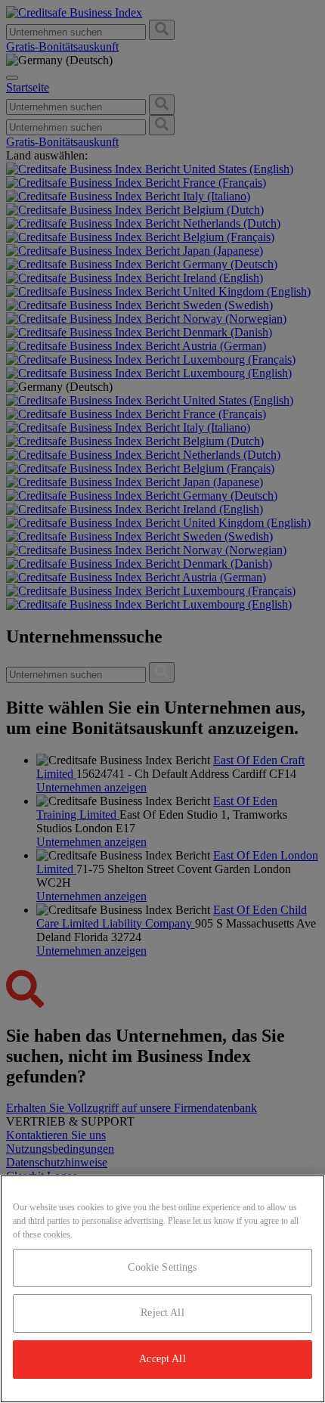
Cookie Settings (162, 1267)
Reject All (162, 1312)
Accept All (162, 1358)
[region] (162, 1289)
